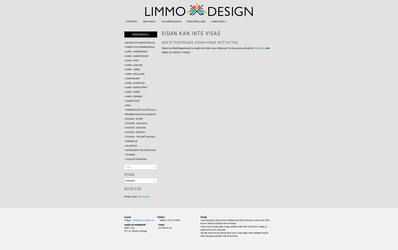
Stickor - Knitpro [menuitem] (135, 132)
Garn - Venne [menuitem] (133, 91)
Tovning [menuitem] (130, 154)
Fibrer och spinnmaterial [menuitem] (140, 46)
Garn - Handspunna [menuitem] (137, 51)
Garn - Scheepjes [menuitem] (135, 82)
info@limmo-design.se (143, 220)
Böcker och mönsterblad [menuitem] (140, 42)
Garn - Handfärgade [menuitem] (137, 56)
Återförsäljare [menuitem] (196, 21)
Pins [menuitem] (128, 105)
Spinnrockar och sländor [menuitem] (141, 114)
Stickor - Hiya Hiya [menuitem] (136, 127)
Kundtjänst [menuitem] (218, 21)
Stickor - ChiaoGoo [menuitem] (136, 123)
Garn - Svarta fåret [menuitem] (137, 87)
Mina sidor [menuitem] (149, 21)
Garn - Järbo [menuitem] (133, 69)
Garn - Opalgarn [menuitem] (135, 73)
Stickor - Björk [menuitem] (134, 118)
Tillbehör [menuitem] (131, 145)
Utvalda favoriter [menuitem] (136, 159)
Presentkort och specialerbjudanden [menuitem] (141, 109)
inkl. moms (144, 196)
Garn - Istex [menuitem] (132, 60)
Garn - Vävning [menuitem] (134, 96)
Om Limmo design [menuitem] (170, 21)
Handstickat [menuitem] (133, 100)
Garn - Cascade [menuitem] (134, 65)
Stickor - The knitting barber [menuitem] (141, 136)
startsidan (259, 48)
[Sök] (155, 166)
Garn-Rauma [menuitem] (133, 78)
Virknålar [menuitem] (131, 141)
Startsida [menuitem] (131, 21)
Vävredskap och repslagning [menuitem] (141, 150)
